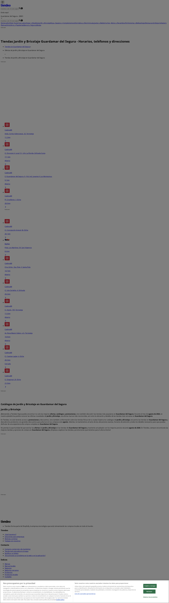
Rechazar (149, 591)
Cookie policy (60, 600)
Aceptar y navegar (150, 586)
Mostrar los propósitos (150, 597)
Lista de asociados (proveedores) (85, 594)
